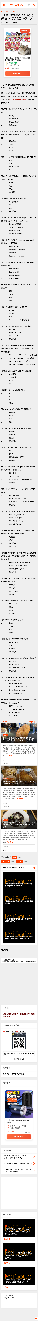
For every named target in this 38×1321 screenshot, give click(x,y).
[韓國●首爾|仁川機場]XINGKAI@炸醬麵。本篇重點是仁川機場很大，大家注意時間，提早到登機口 (19, 825)
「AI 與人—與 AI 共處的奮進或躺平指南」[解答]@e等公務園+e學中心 (18, 1255)
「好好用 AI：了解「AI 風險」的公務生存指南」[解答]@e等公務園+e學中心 (18, 1231)
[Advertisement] (19, 1193)
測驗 (7, 11)
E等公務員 (12, 11)
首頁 (2, 11)
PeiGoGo (16, 5)
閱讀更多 (8, 755)
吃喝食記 (4, 721)
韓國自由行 (5, 735)
